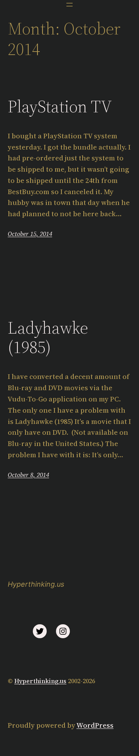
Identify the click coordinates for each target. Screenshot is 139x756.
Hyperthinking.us (36, 584)
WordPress (95, 725)
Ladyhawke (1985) (48, 337)
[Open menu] (69, 4)
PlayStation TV (60, 107)
